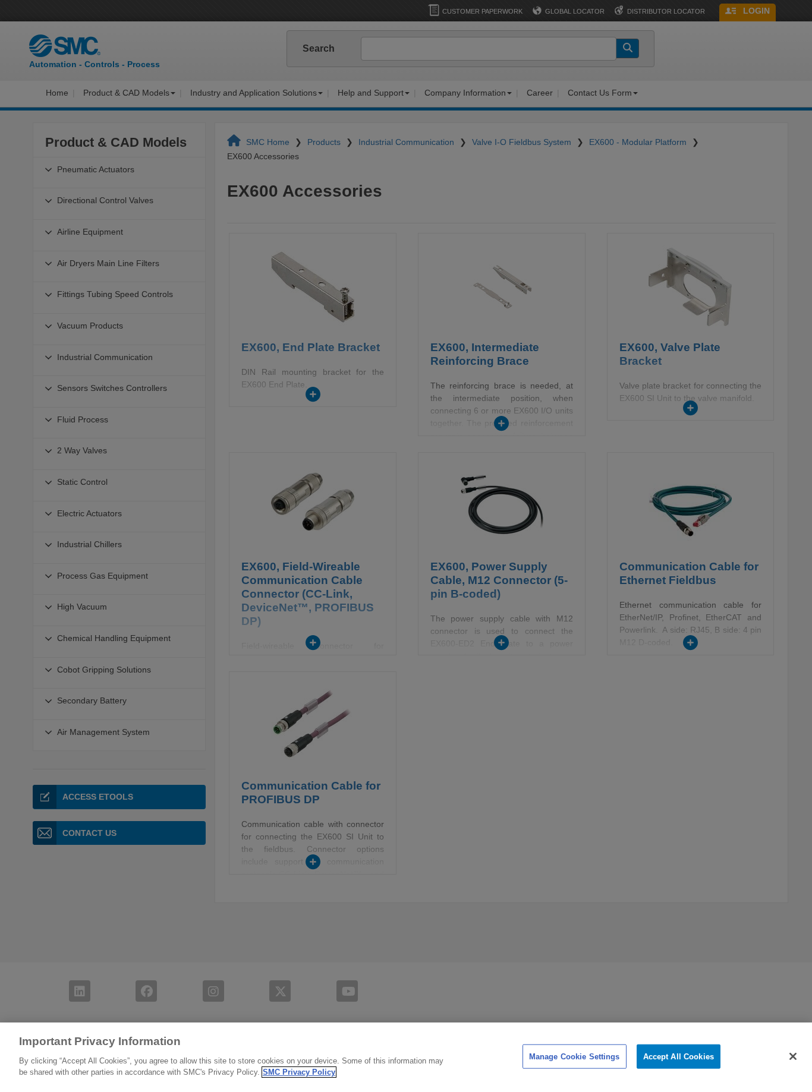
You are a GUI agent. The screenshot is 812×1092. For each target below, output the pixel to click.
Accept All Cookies (678, 1056)
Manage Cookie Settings (574, 1056)
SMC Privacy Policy (299, 1072)
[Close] (793, 1056)
